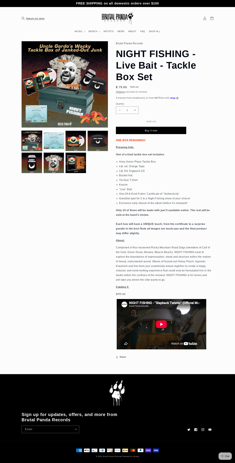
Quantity (120, 104)
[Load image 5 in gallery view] (32, 163)
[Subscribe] (75, 429)
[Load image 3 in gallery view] (76, 141)
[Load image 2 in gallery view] (54, 141)
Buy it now (151, 130)
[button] (25, 18)
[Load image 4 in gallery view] (98, 141)
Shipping (120, 92)
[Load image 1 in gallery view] (32, 141)
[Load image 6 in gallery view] (54, 163)
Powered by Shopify (130, 456)
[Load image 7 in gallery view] (76, 163)
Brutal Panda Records (112, 456)
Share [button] (123, 357)
